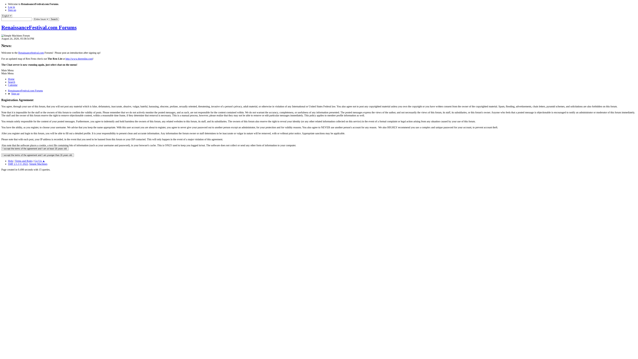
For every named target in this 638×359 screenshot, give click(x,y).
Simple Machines (38, 164)
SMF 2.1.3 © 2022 (18, 164)
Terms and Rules (24, 161)
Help (10, 161)
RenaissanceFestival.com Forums (39, 27)
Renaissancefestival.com (31, 52)
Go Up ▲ (39, 161)
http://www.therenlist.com (79, 58)
